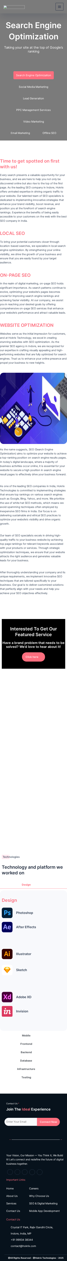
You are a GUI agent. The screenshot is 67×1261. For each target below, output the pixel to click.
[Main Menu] (59, 7)
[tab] (33, 885)
